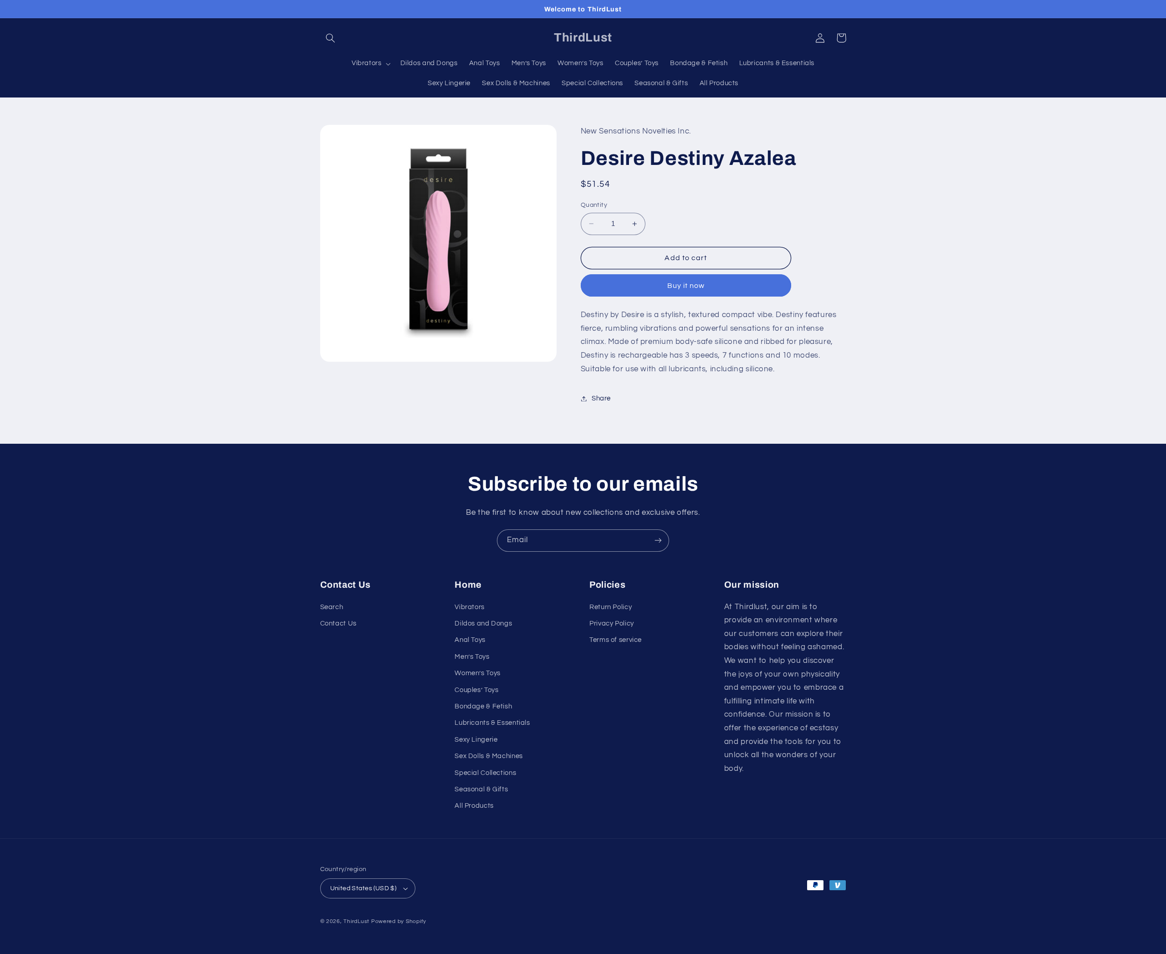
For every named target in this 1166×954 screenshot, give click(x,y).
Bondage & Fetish (483, 706)
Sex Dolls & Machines (489, 756)
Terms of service (615, 639)
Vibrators (470, 607)
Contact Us (338, 623)
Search (331, 607)
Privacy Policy (611, 623)
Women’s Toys (478, 673)
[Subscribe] (658, 540)
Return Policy (610, 607)
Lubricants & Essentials (492, 722)
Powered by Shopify (398, 921)
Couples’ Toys (476, 690)
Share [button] (601, 398)
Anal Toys (470, 639)
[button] (330, 37)
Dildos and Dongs (483, 623)
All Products (474, 805)
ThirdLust (356, 921)
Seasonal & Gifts (481, 789)
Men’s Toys (472, 656)
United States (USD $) (363, 888)
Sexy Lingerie (476, 739)
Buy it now (686, 285)
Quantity (594, 205)
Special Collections (485, 772)
